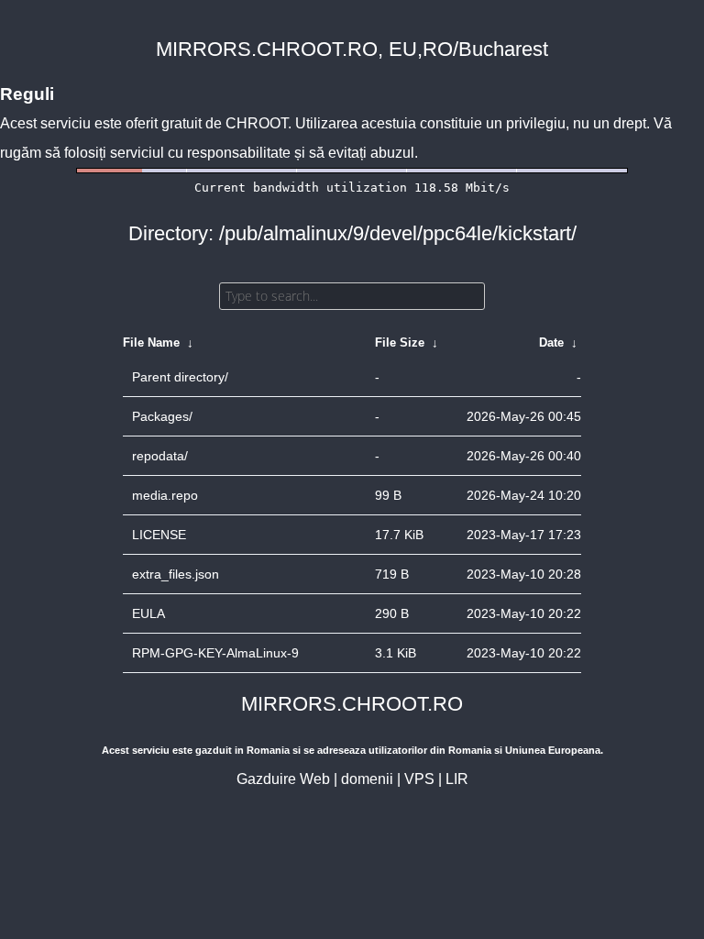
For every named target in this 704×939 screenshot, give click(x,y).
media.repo (165, 495)
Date (551, 342)
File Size (399, 342)
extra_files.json (175, 574)
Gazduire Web (283, 779)
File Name (151, 342)
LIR (457, 779)
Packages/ (162, 416)
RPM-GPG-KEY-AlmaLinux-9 (215, 653)
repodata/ (160, 455)
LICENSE (159, 534)
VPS (419, 779)
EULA (148, 613)
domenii (367, 779)
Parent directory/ (180, 377)
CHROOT (257, 123)
